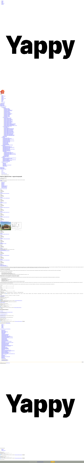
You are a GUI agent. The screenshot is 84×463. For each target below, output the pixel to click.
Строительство (3, 333)
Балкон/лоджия (39, 293)
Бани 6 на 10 (3, 183)
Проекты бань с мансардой (7, 112)
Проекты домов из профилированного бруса (9, 135)
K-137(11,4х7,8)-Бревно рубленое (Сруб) (4, 207)
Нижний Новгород (4, 98)
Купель (22, 293)
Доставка (3, 449)
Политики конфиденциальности (18, 300)
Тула (2, 101)
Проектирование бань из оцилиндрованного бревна (7, 342)
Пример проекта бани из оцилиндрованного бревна (10, 154)
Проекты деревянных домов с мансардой (8, 131)
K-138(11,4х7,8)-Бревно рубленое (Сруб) (4, 212)
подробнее (1, 192)
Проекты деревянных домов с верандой (8, 129)
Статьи (2, 1)
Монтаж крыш (3, 355)
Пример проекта (3, 346)
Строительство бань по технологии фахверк (6, 341)
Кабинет (48, 293)
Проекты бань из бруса (6, 108)
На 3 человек (6, 295)
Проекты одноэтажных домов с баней (8, 119)
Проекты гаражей (4, 332)
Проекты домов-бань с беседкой (7, 122)
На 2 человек (2, 295)
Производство (3, 349)
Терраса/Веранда (8, 293)
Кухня (19, 293)
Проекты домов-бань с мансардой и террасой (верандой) (10, 125)
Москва (2, 95)
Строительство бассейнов (4, 339)
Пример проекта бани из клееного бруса (8, 152)
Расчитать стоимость (2, 302)
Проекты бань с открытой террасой (8, 113)
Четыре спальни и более (70, 293)
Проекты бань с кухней (6, 115)
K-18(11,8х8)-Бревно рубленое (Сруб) (4, 221)
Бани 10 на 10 (3, 182)
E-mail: (1, 305)
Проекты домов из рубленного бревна (8, 134)
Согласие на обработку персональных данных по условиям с (11, 321)
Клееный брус (15, 292)
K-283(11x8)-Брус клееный (3, 243)
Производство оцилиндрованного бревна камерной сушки (8, 353)
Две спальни (60, 293)
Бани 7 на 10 (3, 184)
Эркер (54, 293)
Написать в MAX (2, 105)
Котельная (74, 293)
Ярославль (3, 99)
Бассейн (2, 293)
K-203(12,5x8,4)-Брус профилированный (4, 250)
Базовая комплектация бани (5, 340)
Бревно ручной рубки (3, 292)
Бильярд (5, 293)
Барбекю (12, 293)
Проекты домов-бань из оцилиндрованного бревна (10, 123)
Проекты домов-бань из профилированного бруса (9, 124)
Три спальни (64, 293)
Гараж (32, 293)
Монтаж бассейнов (4, 358)
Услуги (2, 354)
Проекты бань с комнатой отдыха (8, 110)
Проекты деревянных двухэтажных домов (9, 128)
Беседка (27, 293)
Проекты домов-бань (4, 331)
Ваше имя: (1, 319)
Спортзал (45, 293)
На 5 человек (14, 295)
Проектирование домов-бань (5, 347)
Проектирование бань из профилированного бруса (7, 345)
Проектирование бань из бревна (5, 343)
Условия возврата (3, 450)
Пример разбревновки (6, 155)
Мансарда (30, 293)
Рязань (2, 96)
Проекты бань (3, 330)
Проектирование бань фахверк (5, 348)
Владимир (3, 97)
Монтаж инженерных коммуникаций (6, 356)
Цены (2, 2)
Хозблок (51, 293)
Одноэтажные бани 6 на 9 (4, 185)
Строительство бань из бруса (5, 335)
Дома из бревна (6, 127)
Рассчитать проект (2, 103)
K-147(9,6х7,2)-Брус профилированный (4, 255)
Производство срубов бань (5, 351)
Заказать (1, 180)
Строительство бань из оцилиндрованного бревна (7, 337)
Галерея (2, 326)
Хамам (43, 293)
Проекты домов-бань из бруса (7, 118)
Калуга (2, 100)
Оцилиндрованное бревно (10, 292)
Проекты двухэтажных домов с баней (8, 120)
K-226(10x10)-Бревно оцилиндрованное (4, 193)
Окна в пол (77, 293)
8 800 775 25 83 (2, 104)
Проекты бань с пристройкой (7, 114)
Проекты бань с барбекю (7, 116)
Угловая (24, 293)
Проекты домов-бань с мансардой (8, 121)
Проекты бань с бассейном (7, 109)
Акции (2, 3)
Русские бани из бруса (4, 186)
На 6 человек (17, 295)
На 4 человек (10, 295)
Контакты (3, 4)
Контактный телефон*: (2, 453)
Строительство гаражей (4, 338)
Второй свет (35, 293)
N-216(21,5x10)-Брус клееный (3, 188)
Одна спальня (57, 293)
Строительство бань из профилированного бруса (7, 336)
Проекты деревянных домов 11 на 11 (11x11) (9, 132)
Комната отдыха (16, 293)
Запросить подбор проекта (3, 265)
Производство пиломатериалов (5, 352)
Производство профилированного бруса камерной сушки (8, 350)
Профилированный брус (20, 292)
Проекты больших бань (6, 111)
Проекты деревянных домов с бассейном (8, 133)
